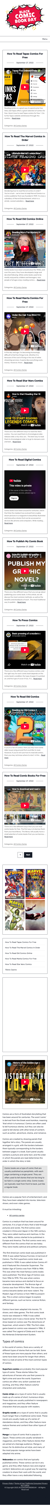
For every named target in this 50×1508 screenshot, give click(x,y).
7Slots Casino (11, 970)
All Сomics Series (20, 126)
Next (28, 855)
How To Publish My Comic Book (25, 541)
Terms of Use (20, 1483)
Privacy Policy (7, 1483)
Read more (16, 118)
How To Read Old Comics (25, 696)
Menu (44, 39)
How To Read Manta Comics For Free (20, 959)
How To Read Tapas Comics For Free (20, 942)
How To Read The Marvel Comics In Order (22, 948)
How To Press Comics (25, 620)
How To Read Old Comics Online (25, 219)
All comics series (16, 1215)
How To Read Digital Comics (25, 459)
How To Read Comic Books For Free (25, 775)
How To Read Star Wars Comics (25, 380)
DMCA (27, 1485)
